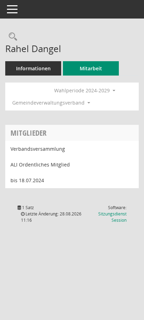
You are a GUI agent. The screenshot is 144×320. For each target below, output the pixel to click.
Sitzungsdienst (112, 217)
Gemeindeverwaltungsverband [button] (49, 102)
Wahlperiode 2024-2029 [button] (82, 90)
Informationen (33, 68)
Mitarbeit (91, 68)
